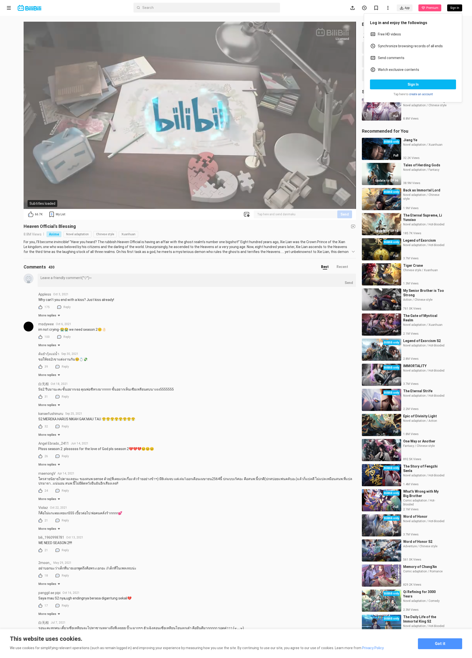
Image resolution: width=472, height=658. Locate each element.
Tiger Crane (413, 265)
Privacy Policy (373, 648)
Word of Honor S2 (417, 542)
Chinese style (105, 234)
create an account (421, 94)
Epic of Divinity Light (420, 416)
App (407, 8)
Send (344, 214)
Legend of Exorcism (419, 240)
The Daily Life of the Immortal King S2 (419, 619)
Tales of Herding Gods (421, 165)
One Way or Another (419, 441)
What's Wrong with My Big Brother (421, 493)
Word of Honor (415, 516)
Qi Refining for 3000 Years (419, 594)
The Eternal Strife (417, 391)
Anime (54, 234)
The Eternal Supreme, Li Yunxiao (422, 217)
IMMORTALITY (415, 366)
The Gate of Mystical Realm (420, 318)
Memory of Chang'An (420, 567)
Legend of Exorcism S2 (422, 341)
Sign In (413, 84)
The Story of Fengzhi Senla (420, 468)
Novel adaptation (77, 234)
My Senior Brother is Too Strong (423, 293)
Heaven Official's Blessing (50, 226)
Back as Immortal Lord (421, 190)
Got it (440, 643)
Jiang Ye (410, 140)
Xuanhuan (128, 234)
